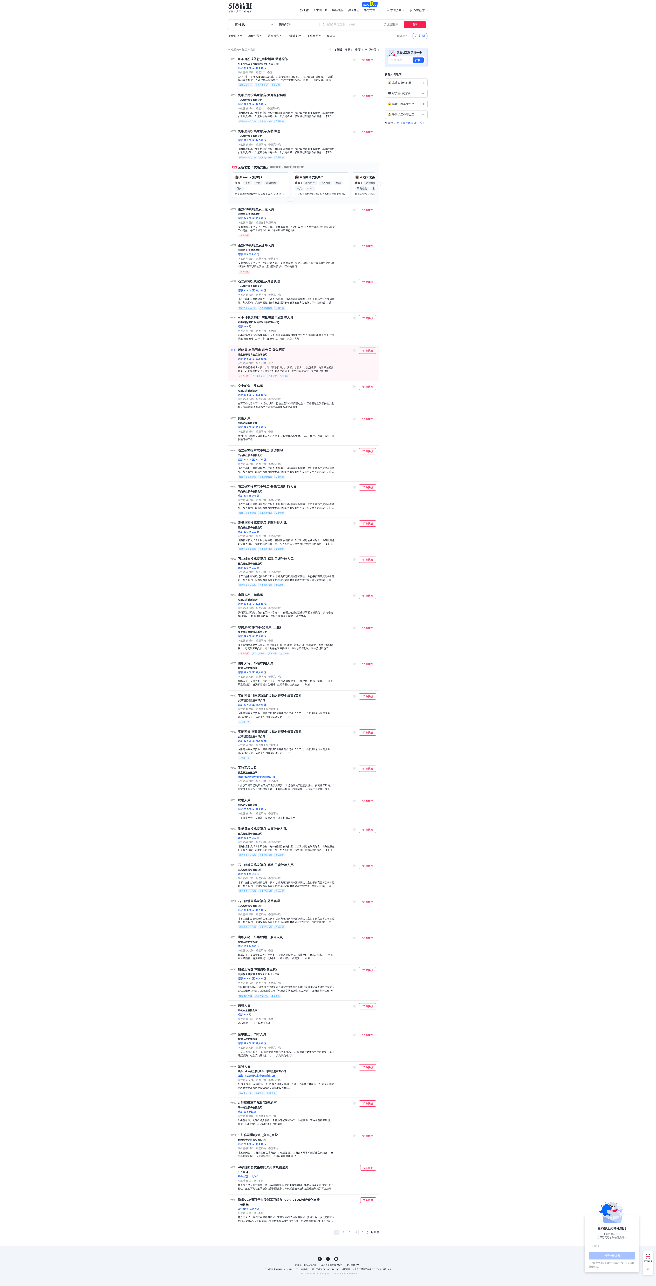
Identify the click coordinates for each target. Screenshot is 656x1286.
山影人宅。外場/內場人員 (256, 663)
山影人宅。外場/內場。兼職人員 (260, 937)
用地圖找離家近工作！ (411, 122)
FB (328, 1259)
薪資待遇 (273, 35)
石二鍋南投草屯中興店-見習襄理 (260, 450)
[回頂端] (648, 1268)
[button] (380, 185)
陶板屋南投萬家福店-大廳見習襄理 (262, 95)
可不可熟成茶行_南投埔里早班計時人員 (265, 317)
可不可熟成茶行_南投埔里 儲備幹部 (263, 59)
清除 (402, 35)
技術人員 (244, 418)
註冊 (418, 60)
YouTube (336, 1259)
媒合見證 (354, 10)
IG (320, 1259)
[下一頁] (367, 1232)
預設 (340, 49)
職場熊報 (338, 10)
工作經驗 (312, 35)
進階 (330, 35)
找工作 (304, 10)
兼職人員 (244, 1005)
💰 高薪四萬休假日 (400, 82)
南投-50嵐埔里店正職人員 (256, 209)
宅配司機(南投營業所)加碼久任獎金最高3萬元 (270, 731)
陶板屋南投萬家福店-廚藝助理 (259, 131)
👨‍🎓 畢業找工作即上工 (401, 114)
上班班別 (293, 35)
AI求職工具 (320, 10)
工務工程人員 (247, 767)
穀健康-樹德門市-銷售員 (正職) (259, 627)
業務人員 (244, 1066)
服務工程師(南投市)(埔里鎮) (257, 969)
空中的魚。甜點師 (250, 386)
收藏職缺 (354, 60)
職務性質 (253, 35)
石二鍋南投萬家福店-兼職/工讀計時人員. (266, 558)
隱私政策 (618, 1263)
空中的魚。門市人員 (252, 1034)
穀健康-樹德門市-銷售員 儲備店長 (261, 349)
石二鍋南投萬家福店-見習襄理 (259, 281)
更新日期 (234, 35)
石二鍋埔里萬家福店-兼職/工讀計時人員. (266, 865)
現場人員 (244, 800)
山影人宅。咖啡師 (250, 595)
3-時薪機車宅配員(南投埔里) (258, 1102)
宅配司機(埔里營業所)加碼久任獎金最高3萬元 (270, 695)
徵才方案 (369, 10)
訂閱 (422, 35)
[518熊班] (240, 7)
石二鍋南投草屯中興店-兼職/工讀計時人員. (267, 486)
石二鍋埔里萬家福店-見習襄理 (259, 901)
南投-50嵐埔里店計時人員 (256, 245)
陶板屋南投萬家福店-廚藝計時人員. (262, 522)
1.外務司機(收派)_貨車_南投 (258, 1135)
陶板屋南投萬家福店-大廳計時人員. (262, 829)
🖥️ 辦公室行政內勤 (400, 93)
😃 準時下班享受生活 (401, 103)
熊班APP (648, 1261)
